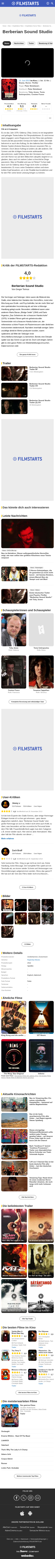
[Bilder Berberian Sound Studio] (7, 905)
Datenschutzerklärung (21, 1541)
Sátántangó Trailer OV (41, 1311)
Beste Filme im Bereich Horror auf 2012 (20, 1078)
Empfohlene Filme (18, 26)
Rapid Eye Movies (33, 960)
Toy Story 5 (16, 1351)
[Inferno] (41, 1055)
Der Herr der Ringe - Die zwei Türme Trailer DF (41, 1276)
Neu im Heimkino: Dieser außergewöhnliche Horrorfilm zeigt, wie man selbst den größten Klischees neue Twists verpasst (26, 555)
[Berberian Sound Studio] (9, 89)
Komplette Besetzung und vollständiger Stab (27, 702)
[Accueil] (25, 3)
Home (4, 26)
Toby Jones (34, 92)
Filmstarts (34, 103)
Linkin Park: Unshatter (10, 1468)
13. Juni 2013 (24, 81)
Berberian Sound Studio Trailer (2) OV (39, 401)
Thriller (35, 83)
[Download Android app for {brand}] (31, 1513)
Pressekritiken (9, 103)
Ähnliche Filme (12, 998)
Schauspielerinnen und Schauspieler (27, 610)
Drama (21, 83)
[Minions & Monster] (5, 1374)
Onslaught (5, 1431)
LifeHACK (5, 1440)
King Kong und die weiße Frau (14, 1035)
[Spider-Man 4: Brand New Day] (5, 1336)
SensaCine (24, 1527)
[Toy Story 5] (5, 1355)
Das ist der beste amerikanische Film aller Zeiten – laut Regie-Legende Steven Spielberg (40, 1117)
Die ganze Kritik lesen (27, 354)
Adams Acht (6, 1454)
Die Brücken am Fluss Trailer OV (41, 1241)
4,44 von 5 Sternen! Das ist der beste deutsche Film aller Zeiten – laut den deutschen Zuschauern (41, 1165)
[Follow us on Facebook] (17, 1498)
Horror (28, 83)
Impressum (24, 1539)
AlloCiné (6, 1527)
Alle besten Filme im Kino (27, 1392)
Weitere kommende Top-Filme (27, 1476)
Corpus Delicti (7, 1459)
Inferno (41, 1074)
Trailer (7, 363)
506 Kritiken (27, 806)
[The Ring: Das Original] (13, 1055)
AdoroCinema (10, 1530)
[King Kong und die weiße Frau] (13, 1017)
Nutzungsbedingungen (39, 1539)
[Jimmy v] (5, 804)
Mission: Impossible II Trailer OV (14, 1276)
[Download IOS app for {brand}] (23, 1513)
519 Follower (16, 806)
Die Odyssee (43, 1331)
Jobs (17, 1539)
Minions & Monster (19, 1370)
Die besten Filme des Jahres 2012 (26, 1076)
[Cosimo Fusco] (13, 672)
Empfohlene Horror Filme (33, 26)
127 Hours (41, 1035)
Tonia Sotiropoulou (41, 648)
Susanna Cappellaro (41, 690)
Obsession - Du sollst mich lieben (45, 1351)
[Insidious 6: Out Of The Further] (32, 1374)
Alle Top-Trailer (27, 1319)
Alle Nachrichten (27, 1197)
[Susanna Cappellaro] (41, 672)
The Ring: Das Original (14, 1074)
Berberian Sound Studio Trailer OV (39, 385)
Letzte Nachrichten (15, 515)
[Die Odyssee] (32, 1336)
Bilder (6, 896)
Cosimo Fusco (37, 94)
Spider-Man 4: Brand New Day (18, 1332)
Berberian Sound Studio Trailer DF (39, 368)
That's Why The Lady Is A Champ (14, 1450)
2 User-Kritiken (27, 887)
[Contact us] (38, 1498)
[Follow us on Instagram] (31, 1498)
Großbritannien (32, 957)
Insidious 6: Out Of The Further (45, 1371)
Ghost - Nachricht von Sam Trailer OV (14, 1311)
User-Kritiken (11, 797)
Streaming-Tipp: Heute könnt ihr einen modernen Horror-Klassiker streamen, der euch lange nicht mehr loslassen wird (40, 1182)
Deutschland (43, 957)
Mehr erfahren (7, 838)
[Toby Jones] (13, 629)
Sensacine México (37, 1530)
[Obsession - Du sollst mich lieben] (32, 1355)
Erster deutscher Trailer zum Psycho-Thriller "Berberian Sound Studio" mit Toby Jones (40, 596)
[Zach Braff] (5, 852)
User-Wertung (22, 103)
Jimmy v (16, 803)
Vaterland (5, 1445)
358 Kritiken (27, 853)
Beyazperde (43, 1527)
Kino (9, 26)
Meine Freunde (46, 103)
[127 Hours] (41, 1017)
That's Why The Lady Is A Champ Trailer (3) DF (14, 1240)
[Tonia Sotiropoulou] (41, 629)
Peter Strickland (31, 86)
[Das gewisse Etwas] (10, 1415)
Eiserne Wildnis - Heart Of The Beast (15, 1436)
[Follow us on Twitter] (24, 1498)
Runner (4, 1463)
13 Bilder (27, 944)
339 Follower (16, 853)
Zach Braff (17, 850)
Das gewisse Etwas (27, 1405)
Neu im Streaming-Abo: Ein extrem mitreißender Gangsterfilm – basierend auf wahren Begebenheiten (40, 1101)
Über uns (10, 1539)
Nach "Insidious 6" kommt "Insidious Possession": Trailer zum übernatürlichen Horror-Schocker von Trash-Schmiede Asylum (40, 1150)
